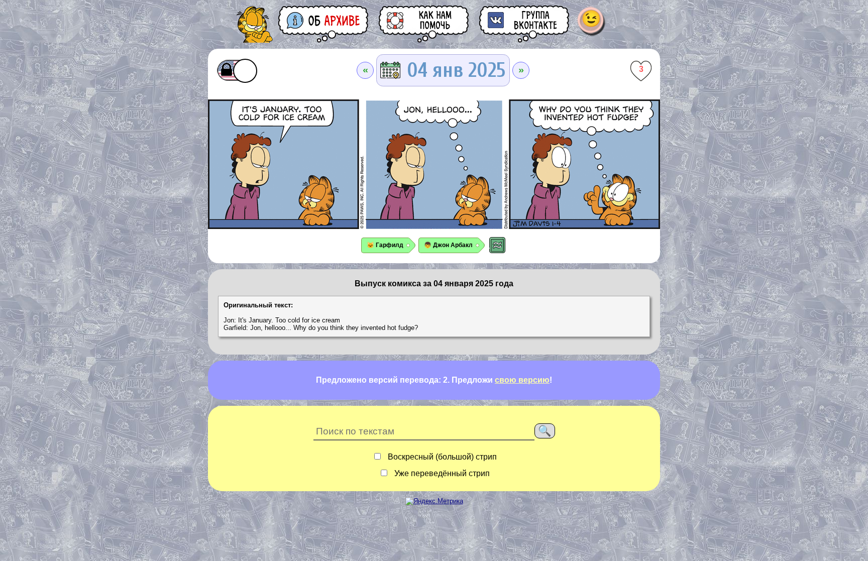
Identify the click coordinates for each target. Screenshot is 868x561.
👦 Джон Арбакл (448, 245)
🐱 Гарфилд (385, 245)
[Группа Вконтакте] (525, 24)
